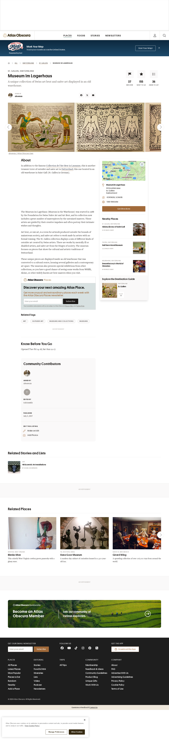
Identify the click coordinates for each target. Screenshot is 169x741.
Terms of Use (80, 306)
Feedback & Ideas (94, 669)
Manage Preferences (56, 732)
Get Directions (123, 209)
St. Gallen (122, 287)
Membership (91, 665)
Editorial (39, 660)
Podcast (38, 685)
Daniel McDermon (30, 468)
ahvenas (18, 96)
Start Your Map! (145, 48)
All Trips (63, 665)
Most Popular (14, 673)
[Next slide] (160, 127)
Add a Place (14, 689)
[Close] (84, 720)
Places (11, 660)
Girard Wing (119, 555)
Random (12, 681)
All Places (12, 665)
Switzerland (67, 169)
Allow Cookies (77, 732)
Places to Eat (14, 677)
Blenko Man (14, 555)
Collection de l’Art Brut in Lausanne (63, 166)
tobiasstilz (28, 403)
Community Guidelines (96, 673)
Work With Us (91, 685)
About (114, 665)
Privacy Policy (69, 306)
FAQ (113, 669)
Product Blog (91, 677)
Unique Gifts (91, 681)
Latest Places (14, 669)
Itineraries (38, 673)
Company (116, 660)
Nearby (11, 685)
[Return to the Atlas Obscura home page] (17, 35)
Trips (62, 660)
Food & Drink (40, 669)
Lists (36, 677)
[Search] (164, 35)
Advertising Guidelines (122, 677)
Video (37, 681)
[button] (130, 74)
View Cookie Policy (32, 726)
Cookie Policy (117, 685)
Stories (37, 665)
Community (91, 660)
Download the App (127, 649)
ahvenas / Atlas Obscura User (21, 153)
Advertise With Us (119, 673)
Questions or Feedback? (84, 707)
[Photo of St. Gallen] (109, 290)
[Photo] (139, 229)
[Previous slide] (8, 127)
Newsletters (39, 689)
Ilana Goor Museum (71, 555)
